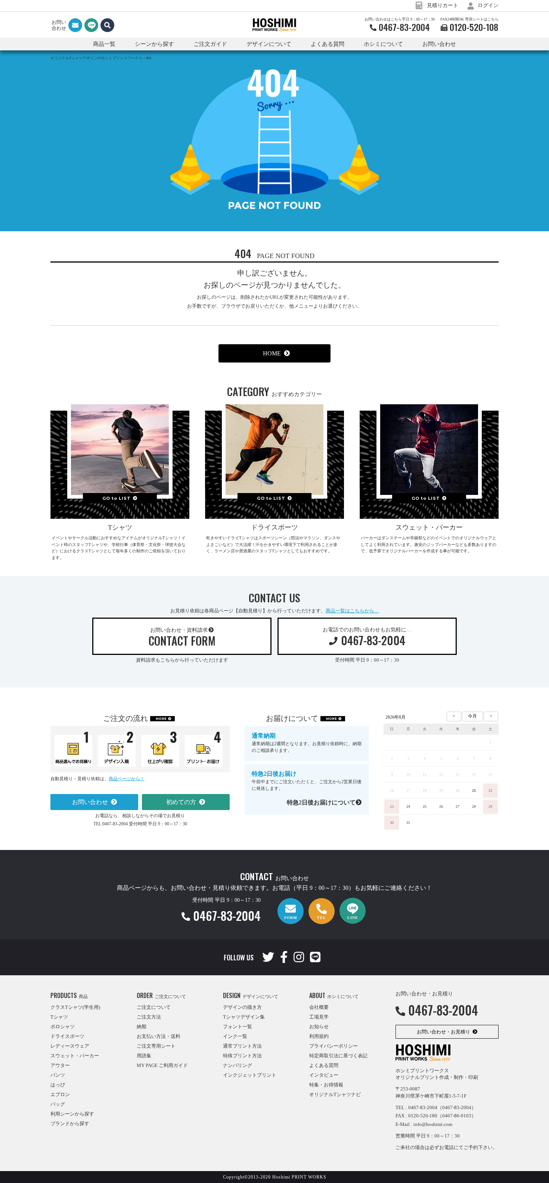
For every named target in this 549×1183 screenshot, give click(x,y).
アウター (60, 1065)
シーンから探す (154, 44)
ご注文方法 (149, 1017)
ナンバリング (237, 1065)
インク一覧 (235, 1036)
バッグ (57, 1104)
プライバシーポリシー (333, 1046)
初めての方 (181, 802)
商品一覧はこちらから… (352, 611)
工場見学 (319, 1017)
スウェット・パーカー (74, 1055)
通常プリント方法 (242, 1046)
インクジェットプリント (249, 1075)
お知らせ (319, 1026)
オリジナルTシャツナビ (335, 1094)
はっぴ (57, 1085)
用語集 (144, 1055)
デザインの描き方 (242, 1007)
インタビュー (323, 1075)
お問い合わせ (439, 44)
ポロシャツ (62, 1026)
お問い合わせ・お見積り (443, 1032)
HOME (272, 353)
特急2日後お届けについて (321, 802)
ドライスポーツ (67, 1036)
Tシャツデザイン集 (244, 1017)
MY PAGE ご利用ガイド (162, 1065)
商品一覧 (104, 44)
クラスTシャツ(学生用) (75, 1007)
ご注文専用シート (156, 1046)
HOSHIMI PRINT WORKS (274, 25)
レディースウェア (69, 1046)
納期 (141, 1026)
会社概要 (319, 1007)
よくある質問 (327, 44)
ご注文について (154, 1007)
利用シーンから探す (72, 1114)
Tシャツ (59, 1017)
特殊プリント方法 (242, 1055)
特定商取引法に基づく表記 (338, 1055)
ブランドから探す (69, 1123)
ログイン (487, 5)
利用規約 (319, 1036)
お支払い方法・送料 (158, 1036)
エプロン (60, 1094)
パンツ (57, 1075)
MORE (161, 719)
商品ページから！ (127, 778)
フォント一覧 (237, 1026)
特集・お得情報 (326, 1085)
